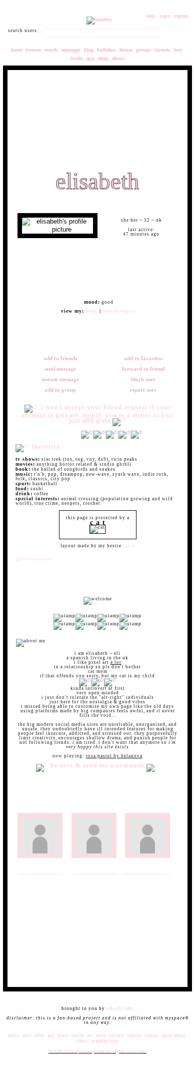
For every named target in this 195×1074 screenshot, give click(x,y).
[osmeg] (148, 806)
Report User (142, 390)
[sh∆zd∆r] (95, 867)
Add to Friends (59, 358)
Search (176, 33)
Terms (101, 1035)
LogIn (165, 16)
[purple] (41, 867)
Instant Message (59, 379)
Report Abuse (173, 1035)
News (27, 1035)
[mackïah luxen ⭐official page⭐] (148, 867)
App (90, 58)
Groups (143, 50)
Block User (143, 379)
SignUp (181, 16)
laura (129, 545)
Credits (78, 1035)
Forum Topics (119, 311)
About (118, 58)
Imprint (134, 1035)
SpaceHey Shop (105, 1040)
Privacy (117, 1035)
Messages (71, 50)
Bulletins (106, 50)
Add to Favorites (142, 358)
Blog (89, 50)
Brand (63, 1035)
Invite (76, 58)
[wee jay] (95, 806)
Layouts (162, 50)
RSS (90, 1035)
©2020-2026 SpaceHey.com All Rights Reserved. (97, 1051)
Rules (39, 1035)
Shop (103, 58)
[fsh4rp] (41, 806)
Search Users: (23, 31)
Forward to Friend (142, 369)
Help (150, 16)
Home (16, 50)
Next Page (164, 967)
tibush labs (120, 1008)
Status (82, 1040)
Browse (33, 50)
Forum (126, 50)
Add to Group (60, 390)
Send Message (60, 369)
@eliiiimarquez (34, 558)
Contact (151, 1035)
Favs (178, 50)
